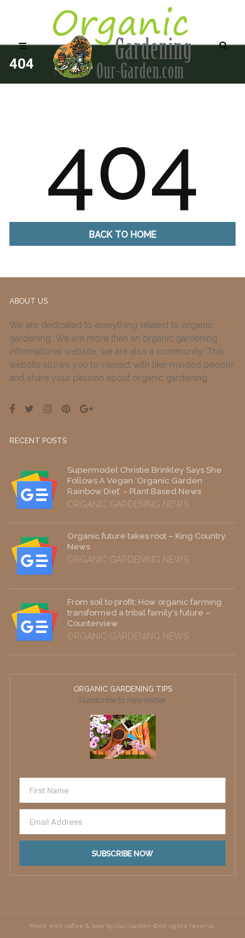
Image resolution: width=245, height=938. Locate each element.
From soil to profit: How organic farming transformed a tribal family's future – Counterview (144, 612)
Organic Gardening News (127, 504)
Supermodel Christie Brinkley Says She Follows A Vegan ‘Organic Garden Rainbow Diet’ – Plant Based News (144, 480)
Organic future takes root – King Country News (146, 541)
